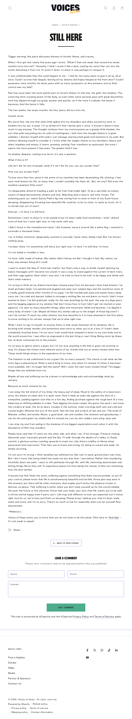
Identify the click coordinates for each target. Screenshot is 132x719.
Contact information (42, 712)
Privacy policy (19, 708)
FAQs (11, 668)
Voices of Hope (26, 699)
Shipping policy (19, 712)
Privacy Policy (81, 616)
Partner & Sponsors (19, 678)
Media (11, 673)
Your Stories (69, 25)
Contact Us (14, 683)
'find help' (113, 517)
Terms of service (39, 708)
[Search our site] (105, 7)
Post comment (66, 608)
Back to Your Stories (68, 543)
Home (55, 25)
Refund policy (40, 704)
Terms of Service (104, 616)
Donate (12, 662)
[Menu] (10, 7)
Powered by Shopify (19, 704)
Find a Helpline (16, 657)
